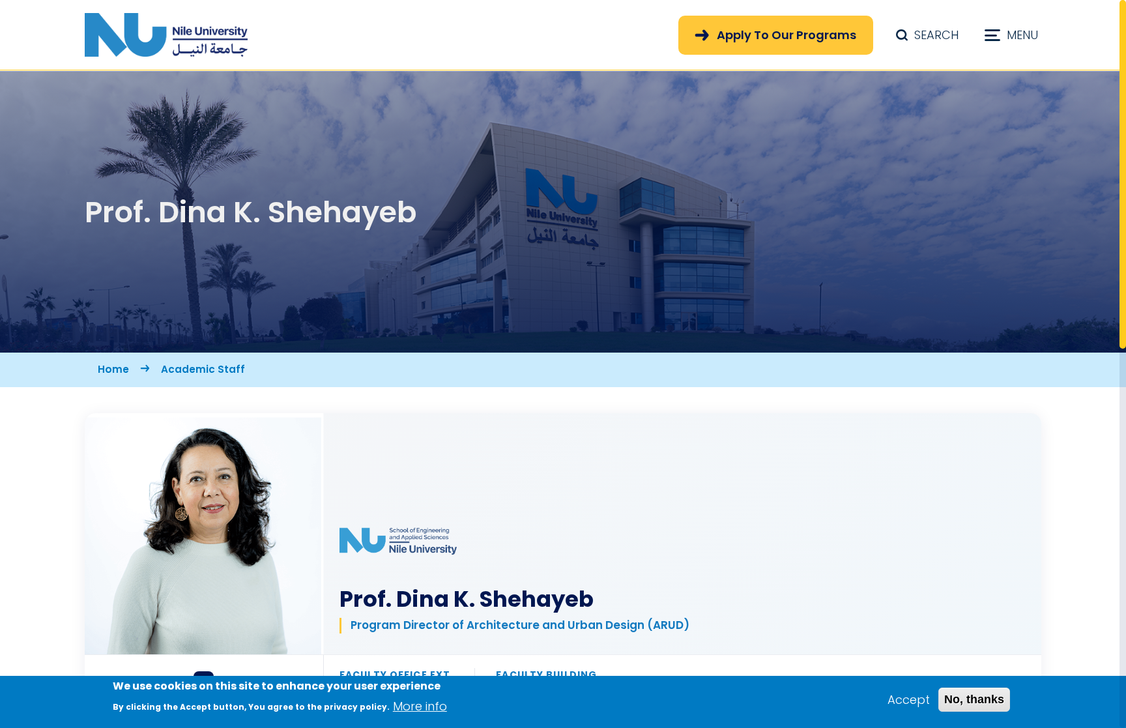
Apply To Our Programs (786, 35)
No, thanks (974, 699)
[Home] (166, 35)
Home (113, 369)
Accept (909, 700)
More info (420, 705)
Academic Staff (203, 369)
